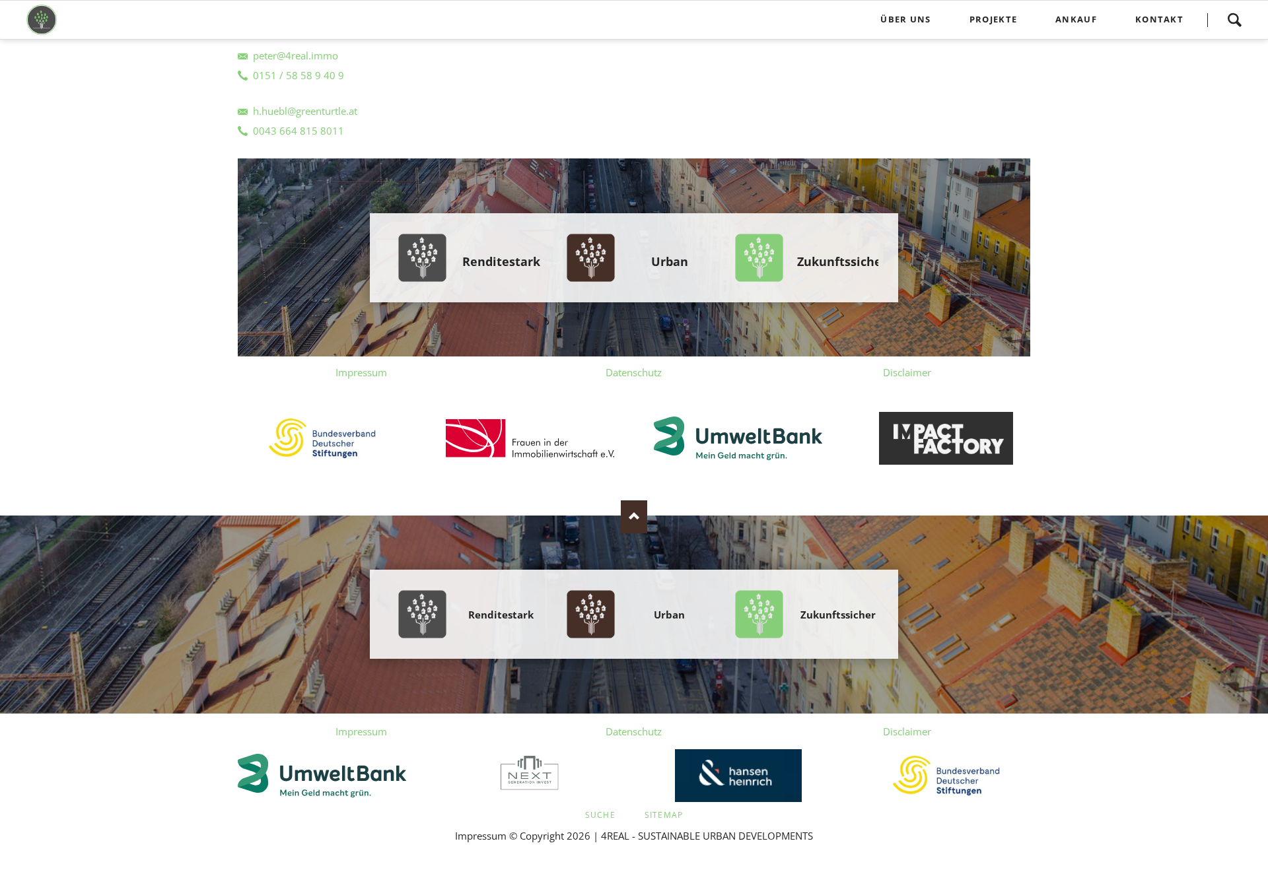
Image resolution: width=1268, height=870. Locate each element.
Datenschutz (634, 372)
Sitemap (664, 814)
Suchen (1234, 20)
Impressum (361, 372)
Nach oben (634, 516)
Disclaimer (907, 372)
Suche (600, 814)
